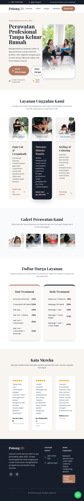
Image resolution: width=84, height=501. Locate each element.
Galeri (38, 9)
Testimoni (56, 9)
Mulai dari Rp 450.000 (16, 192)
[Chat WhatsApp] (77, 494)
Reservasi (68, 8)
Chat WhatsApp (20, 70)
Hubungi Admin (62, 193)
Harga (46, 9)
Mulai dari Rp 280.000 (41, 193)
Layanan (28, 9)
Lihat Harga (37, 70)
